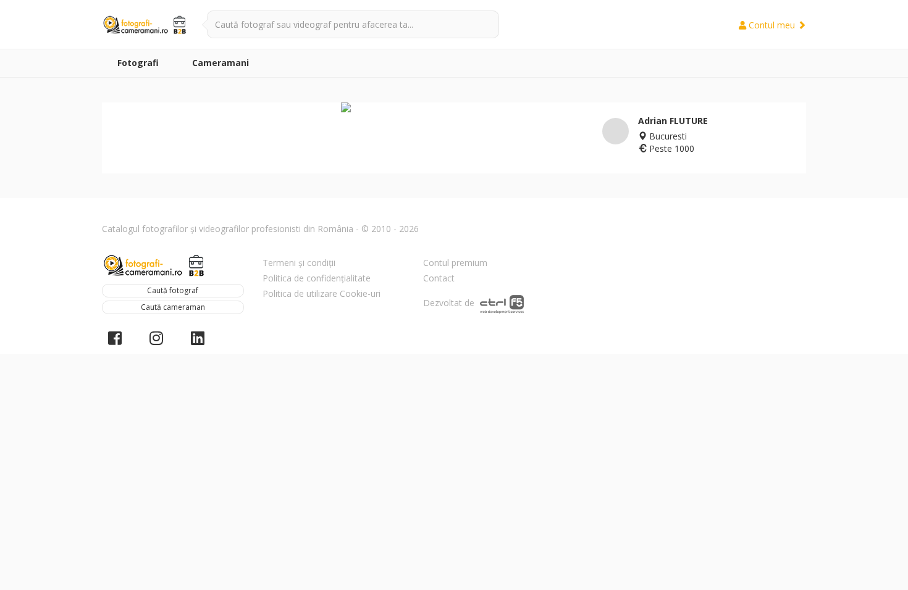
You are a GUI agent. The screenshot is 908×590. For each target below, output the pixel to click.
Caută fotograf (172, 290)
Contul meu (771, 25)
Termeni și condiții (299, 262)
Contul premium (455, 262)
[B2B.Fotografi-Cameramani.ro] (145, 25)
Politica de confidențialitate (317, 278)
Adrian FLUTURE (673, 121)
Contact (439, 278)
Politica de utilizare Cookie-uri (321, 293)
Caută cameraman (173, 307)
